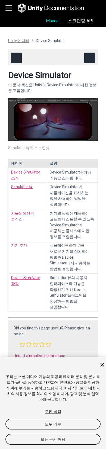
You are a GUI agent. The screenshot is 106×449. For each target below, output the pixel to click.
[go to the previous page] (16, 58)
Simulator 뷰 (22, 187)
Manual (53, 20)
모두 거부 (53, 424)
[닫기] (102, 365)
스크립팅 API (80, 20)
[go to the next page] (89, 58)
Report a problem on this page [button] (39, 356)
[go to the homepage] (54, 8)
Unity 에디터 (18, 41)
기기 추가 (19, 245)
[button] (22, 344)
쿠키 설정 (53, 411)
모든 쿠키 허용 (52, 439)
